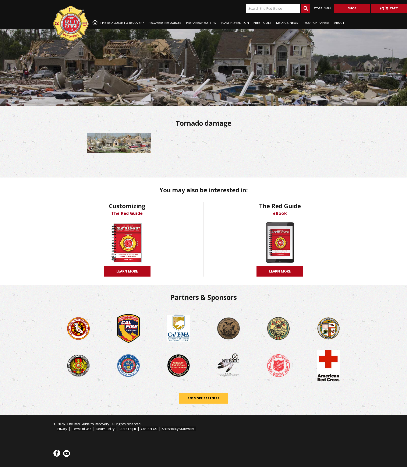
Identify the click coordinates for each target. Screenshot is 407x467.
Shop (352, 8)
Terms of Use (81, 429)
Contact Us (149, 429)
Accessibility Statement (178, 429)
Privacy (62, 429)
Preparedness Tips (201, 23)
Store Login (322, 8)
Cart (389, 8)
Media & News (287, 23)
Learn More (128, 273)
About (339, 23)
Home (94, 23)
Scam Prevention (235, 23)
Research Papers (315, 23)
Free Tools (262, 23)
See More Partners (203, 398)
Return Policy (105, 429)
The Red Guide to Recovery (122, 23)
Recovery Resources (164, 23)
